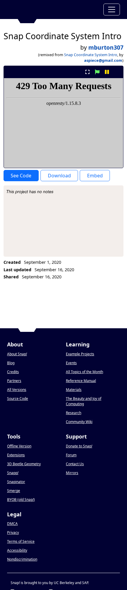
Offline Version (19, 446)
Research (73, 412)
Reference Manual (81, 380)
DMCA (12, 523)
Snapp (12, 472)
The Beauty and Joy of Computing (83, 401)
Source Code (17, 398)
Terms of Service (21, 541)
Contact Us (75, 463)
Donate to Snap (79, 446)
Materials (74, 389)
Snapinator (16, 481)
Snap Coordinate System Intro (90, 54)
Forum (71, 455)
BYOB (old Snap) (21, 499)
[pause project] (107, 72)
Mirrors (72, 472)
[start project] (97, 72)
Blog (10, 362)
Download (59, 175)
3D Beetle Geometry (24, 463)
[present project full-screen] (87, 72)
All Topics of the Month (84, 371)
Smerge (13, 490)
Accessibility (17, 550)
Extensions (16, 455)
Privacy (13, 532)
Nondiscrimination (22, 559)
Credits (13, 371)
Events (71, 362)
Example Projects (80, 353)
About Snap (17, 353)
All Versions (16, 389)
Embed (95, 175)
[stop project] (117, 72)
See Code (21, 175)
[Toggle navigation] (111, 9)
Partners (14, 380)
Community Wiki (79, 421)
